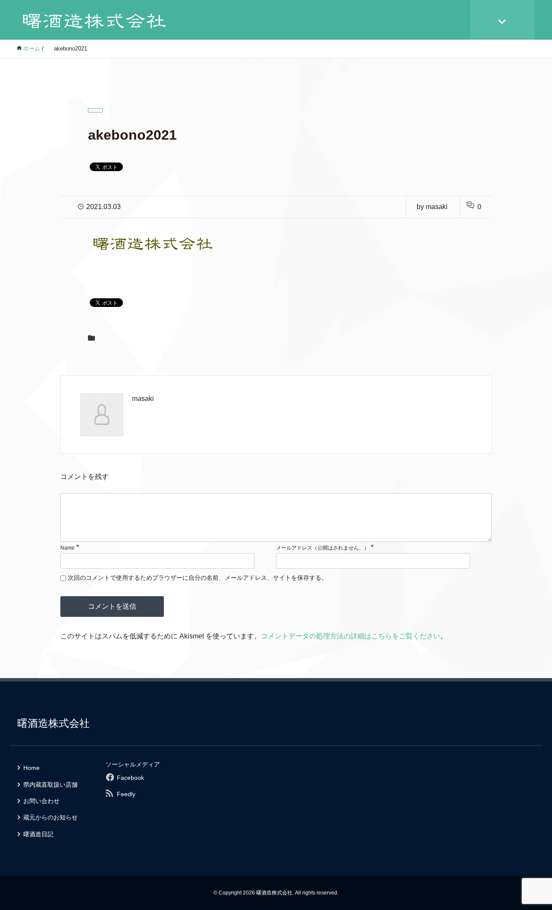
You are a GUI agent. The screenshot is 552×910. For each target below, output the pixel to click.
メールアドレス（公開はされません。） (322, 548)
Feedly (126, 794)
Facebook (130, 777)
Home (31, 767)
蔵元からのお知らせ (50, 817)
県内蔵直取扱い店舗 (50, 784)
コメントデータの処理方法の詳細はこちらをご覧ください (350, 636)
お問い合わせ (41, 800)
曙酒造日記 (38, 834)
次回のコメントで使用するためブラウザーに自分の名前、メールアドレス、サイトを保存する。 (197, 577)
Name (67, 548)
